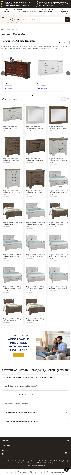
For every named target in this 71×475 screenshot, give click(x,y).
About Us (10, 461)
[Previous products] (3, 73)
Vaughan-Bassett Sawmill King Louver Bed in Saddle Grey (35, 319)
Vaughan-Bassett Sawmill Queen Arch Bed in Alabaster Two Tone (35, 255)
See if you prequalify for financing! (64, 11)
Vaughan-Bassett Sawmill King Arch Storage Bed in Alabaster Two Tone (35, 288)
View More (62, 43)
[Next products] (68, 73)
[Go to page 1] (32, 95)
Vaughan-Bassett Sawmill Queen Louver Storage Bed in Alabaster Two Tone (58, 192)
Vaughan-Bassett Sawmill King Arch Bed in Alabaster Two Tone (58, 287)
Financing (26, 461)
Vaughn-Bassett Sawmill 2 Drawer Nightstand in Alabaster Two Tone (58, 160)
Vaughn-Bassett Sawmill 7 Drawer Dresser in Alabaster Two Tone (12, 128)
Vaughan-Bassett (7, 132)
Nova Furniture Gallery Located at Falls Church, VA (32, 463)
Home (3, 29)
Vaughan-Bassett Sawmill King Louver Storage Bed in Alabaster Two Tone (12, 288)
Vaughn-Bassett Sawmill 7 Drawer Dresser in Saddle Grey (34, 159)
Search (4, 461)
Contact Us (18, 461)
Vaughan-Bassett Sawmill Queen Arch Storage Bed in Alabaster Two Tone (58, 256)
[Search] (67, 19)
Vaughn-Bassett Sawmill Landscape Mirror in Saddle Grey (58, 127)
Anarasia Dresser (42, 84)
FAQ (51, 461)
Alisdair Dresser (8, 84)
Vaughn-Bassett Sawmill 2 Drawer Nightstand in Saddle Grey (34, 192)
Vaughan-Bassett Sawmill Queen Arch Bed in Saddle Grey (58, 223)
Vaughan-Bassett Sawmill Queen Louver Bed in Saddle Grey (12, 223)
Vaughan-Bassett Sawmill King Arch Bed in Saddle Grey (12, 319)
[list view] (68, 99)
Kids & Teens (6, 11)
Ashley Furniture (8, 85)
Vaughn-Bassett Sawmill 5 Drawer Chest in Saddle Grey (11, 159)
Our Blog (50, 463)
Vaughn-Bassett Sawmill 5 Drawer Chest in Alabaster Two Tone (11, 192)
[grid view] (63, 99)
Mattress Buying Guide (60, 461)
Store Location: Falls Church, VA (39, 461)
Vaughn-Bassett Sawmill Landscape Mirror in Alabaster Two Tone (34, 128)
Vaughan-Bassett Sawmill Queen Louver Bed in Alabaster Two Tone (35, 224)
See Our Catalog (6, 10)
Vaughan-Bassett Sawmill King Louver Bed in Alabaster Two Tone (12, 256)
